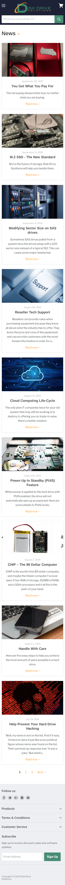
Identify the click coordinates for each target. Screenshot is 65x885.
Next (40, 772)
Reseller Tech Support (32, 312)
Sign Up (52, 856)
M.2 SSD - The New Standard (32, 157)
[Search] (58, 19)
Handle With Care (32, 648)
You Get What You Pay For (33, 86)
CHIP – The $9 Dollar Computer (32, 564)
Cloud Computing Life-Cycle (32, 400)
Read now (32, 103)
